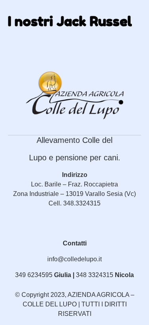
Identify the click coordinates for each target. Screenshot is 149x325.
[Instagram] (82, 233)
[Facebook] (66, 233)
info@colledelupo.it (74, 259)
